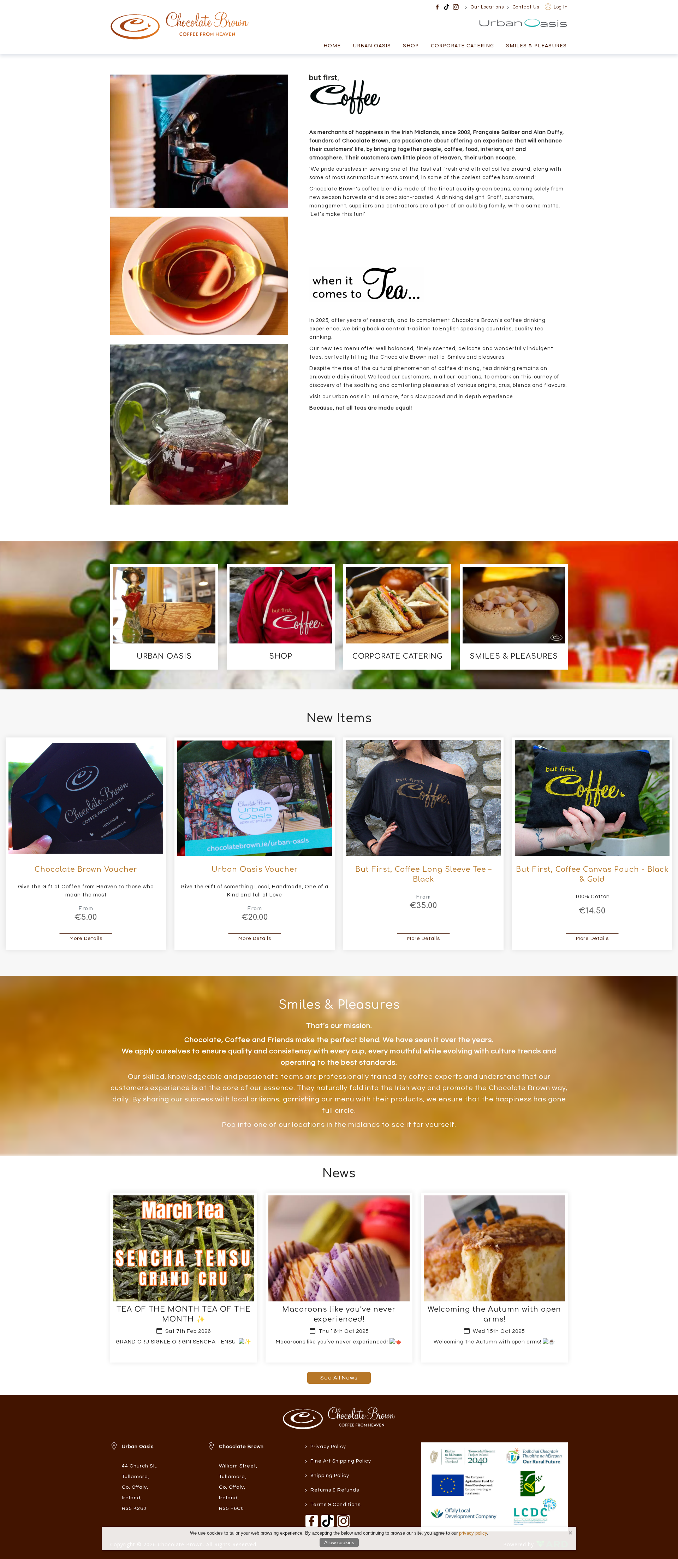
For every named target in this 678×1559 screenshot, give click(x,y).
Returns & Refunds (332, 1490)
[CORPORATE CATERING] (397, 617)
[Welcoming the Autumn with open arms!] (494, 1278)
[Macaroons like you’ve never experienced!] (339, 1278)
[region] (339, 296)
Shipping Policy (327, 1476)
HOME (332, 45)
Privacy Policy (325, 1447)
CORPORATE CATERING (462, 45)
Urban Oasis (547, 23)
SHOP (411, 45)
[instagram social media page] (456, 7)
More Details (91, 938)
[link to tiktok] (327, 1521)
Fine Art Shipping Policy (338, 1461)
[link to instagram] (343, 1521)
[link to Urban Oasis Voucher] (254, 843)
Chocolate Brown (241, 1446)
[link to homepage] (179, 20)
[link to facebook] (311, 1521)
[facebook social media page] (437, 7)
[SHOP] (281, 617)
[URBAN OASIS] (164, 617)
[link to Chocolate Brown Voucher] (86, 843)
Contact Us (526, 7)
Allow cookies (339, 1542)
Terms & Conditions (333, 1505)
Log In (560, 7)
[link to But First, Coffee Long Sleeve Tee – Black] (423, 843)
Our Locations (487, 7)
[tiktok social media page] (447, 7)
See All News (339, 1378)
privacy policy (473, 1533)
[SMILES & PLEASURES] (514, 617)
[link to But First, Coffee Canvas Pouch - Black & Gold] (592, 843)
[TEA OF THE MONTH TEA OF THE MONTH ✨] (183, 1278)
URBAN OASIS (372, 45)
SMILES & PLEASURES (536, 45)
